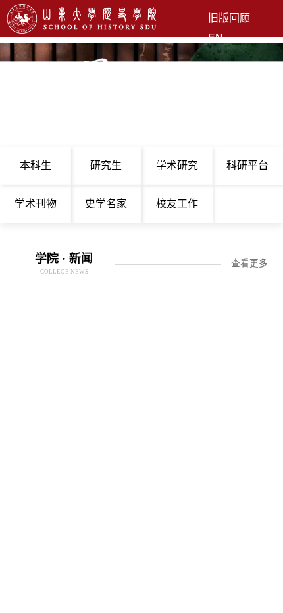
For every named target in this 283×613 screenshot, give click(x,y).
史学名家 (106, 203)
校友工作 (177, 203)
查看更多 (249, 263)
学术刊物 (35, 203)
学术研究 (177, 165)
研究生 (106, 165)
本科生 (35, 165)
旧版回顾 (229, 18)
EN (215, 38)
